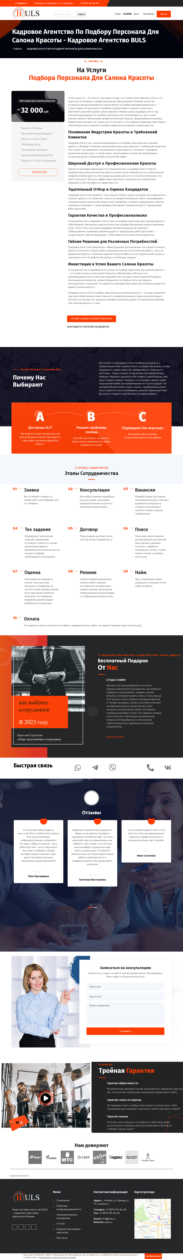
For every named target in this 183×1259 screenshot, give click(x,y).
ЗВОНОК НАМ (38, 172)
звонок (163, 14)
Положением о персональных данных (57, 1257)
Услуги (127, 14)
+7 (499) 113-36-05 (89, 3)
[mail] (165, 3)
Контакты (148, 14)
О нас (118, 14)
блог (136, 14)
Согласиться (153, 1256)
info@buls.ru (21, 3)
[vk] (170, 3)
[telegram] (160, 3)
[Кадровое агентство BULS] (30, 13)
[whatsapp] (154, 3)
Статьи (60, 1223)
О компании (62, 1200)
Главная (17, 49)
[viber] (97, 337)
